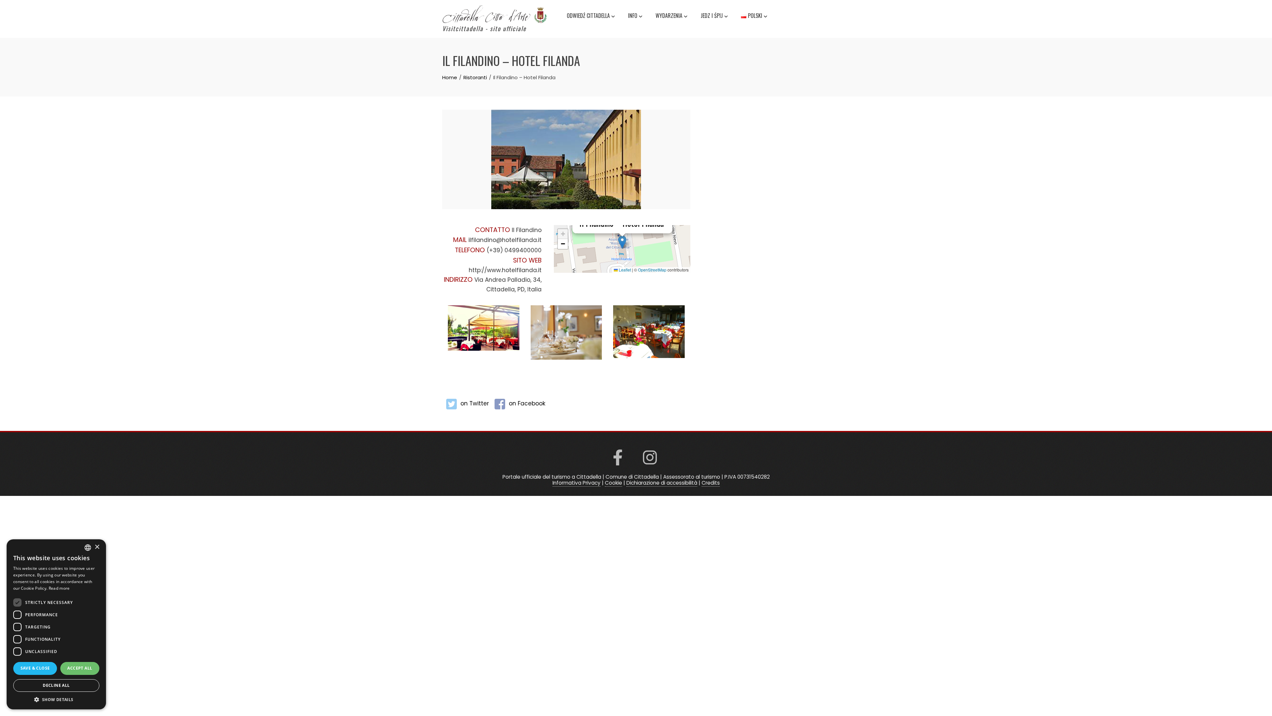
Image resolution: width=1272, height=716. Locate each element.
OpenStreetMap (652, 269)
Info (632, 16)
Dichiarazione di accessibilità (661, 482)
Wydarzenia (669, 16)
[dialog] (56, 624)
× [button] (96, 547)
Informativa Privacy (577, 482)
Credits (711, 482)
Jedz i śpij (712, 16)
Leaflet (624, 269)
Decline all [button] (56, 685)
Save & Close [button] (35, 668)
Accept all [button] (79, 668)
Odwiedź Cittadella (588, 16)
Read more (59, 588)
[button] (622, 242)
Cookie (613, 482)
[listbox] (87, 547)
